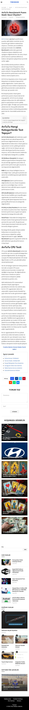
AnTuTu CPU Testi (8, 122)
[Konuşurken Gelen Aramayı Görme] (6, 562)
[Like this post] (12, 378)
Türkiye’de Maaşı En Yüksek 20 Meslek (13, 532)
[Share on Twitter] (20, 378)
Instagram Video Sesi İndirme (13, 365)
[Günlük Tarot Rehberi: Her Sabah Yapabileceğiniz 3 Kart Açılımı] (14, 469)
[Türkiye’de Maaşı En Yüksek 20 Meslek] (14, 525)
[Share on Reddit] (10, 382)
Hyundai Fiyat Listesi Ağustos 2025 (13, 457)
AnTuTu (4, 39)
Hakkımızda (7, 699)
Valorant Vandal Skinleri (20, 646)
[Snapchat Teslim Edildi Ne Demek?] (21, 656)
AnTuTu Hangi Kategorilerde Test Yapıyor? (14, 120)
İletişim (19, 701)
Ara (3, 547)
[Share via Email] (17, 382)
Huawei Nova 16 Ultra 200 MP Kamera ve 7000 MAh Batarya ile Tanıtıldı (19, 589)
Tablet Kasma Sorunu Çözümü (13, 368)
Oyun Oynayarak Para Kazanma (18, 579)
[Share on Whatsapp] (14, 382)
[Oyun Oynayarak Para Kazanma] (6, 581)
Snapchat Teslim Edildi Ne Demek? (20, 662)
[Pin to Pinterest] (24, 378)
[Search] (27, 2)
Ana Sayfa (4, 7)
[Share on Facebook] (16, 378)
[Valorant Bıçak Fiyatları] (14, 620)
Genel (10, 7)
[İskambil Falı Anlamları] (8, 639)
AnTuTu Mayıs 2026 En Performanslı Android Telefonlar (18, 599)
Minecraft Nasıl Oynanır (11, 687)
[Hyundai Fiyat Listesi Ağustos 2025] (14, 451)
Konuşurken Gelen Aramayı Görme (17, 560)
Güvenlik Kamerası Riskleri (12, 370)
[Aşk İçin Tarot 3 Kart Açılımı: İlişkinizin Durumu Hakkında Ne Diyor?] (14, 488)
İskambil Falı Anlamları (5, 646)
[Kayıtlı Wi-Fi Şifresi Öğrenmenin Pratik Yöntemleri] (6, 571)
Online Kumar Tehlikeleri (12, 358)
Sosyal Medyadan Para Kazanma (14, 363)
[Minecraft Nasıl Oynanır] (14, 682)
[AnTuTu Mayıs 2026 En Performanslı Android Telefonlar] (6, 600)
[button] (3, 682)
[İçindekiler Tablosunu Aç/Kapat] (23, 118)
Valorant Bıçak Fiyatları (9, 630)
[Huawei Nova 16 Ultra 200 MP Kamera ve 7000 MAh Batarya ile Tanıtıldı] (6, 590)
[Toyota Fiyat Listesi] (8, 656)
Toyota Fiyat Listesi (7, 662)
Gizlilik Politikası (18, 699)
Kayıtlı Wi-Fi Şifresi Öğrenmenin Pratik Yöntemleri (17, 571)
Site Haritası (11, 701)
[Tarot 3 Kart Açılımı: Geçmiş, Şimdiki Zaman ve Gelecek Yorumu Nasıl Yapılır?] (14, 506)
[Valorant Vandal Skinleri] (21, 639)
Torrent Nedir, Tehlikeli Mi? (12, 361)
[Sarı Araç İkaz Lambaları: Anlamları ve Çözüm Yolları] (14, 432)
